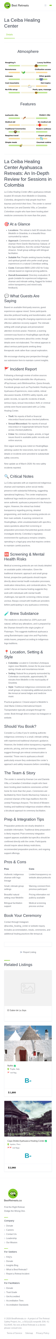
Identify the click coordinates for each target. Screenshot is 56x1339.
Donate (9, 1226)
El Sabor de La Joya (16, 1010)
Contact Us (11, 1234)
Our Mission (11, 1242)
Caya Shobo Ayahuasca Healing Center (25, 1141)
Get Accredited (13, 1296)
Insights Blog (12, 1265)
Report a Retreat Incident (17, 1274)
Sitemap (29, 1333)
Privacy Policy (42, 1333)
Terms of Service (14, 1333)
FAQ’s (9, 1257)
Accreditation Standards (17, 1305)
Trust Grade (11, 1292)
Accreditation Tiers (14, 1301)
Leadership (11, 1238)
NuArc (10, 1066)
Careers (10, 1230)
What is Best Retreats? (16, 1269)
